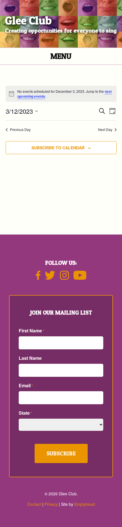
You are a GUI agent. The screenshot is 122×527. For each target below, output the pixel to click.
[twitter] (50, 277)
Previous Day (20, 129)
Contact (34, 504)
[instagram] (64, 277)
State (25, 413)
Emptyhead (84, 504)
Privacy (51, 504)
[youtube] (80, 277)
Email (26, 385)
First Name (31, 330)
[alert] (61, 94)
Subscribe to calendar (58, 147)
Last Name (30, 358)
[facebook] (38, 277)
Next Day (105, 129)
